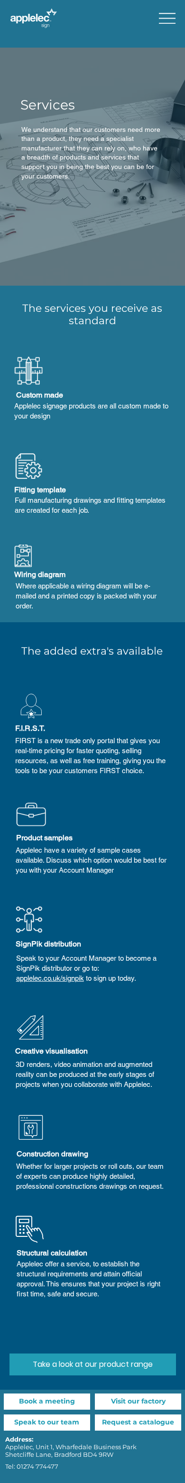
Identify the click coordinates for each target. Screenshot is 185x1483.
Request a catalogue (138, 1422)
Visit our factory (138, 1401)
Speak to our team (46, 1422)
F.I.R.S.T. (30, 728)
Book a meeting (47, 1401)
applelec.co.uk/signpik (50, 978)
